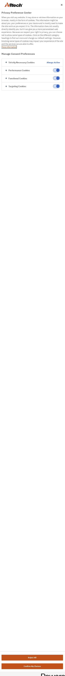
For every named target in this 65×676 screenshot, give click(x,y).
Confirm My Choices (32, 666)
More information (9, 47)
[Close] (61, 5)
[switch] (56, 70)
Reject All (32, 657)
